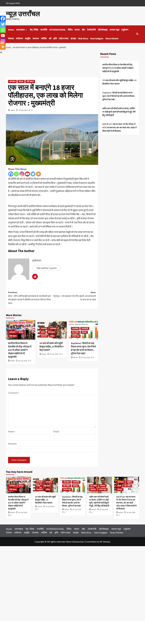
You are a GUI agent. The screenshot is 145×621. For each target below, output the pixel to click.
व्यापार (77, 29)
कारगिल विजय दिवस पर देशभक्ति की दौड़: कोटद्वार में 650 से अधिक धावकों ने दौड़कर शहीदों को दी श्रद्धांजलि (19, 350)
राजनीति (43, 29)
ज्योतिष (44, 38)
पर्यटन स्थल (64, 38)
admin (12, 110)
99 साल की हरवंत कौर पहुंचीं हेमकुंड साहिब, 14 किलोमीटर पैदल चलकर (51, 347)
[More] (38, 174)
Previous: (29, 298)
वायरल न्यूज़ (114, 29)
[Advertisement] (52, 64)
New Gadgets (96, 38)
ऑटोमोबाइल (103, 29)
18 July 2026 (130, 512)
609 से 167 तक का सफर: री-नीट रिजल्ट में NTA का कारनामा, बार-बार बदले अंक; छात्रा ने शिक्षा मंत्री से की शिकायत (119, 127)
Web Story (83, 38)
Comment (13, 392)
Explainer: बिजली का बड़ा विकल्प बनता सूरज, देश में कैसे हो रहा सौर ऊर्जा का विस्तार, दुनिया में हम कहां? (83, 348)
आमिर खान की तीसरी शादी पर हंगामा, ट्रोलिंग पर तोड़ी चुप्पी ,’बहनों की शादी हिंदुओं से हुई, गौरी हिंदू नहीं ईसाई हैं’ (119, 111)
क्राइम (73, 38)
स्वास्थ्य (36, 38)
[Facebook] (10, 174)
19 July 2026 (85, 357)
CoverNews (90, 541)
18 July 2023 (23, 110)
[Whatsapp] (16, 174)
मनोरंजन (19, 38)
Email (56, 431)
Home (11, 29)
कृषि (55, 38)
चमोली (43, 332)
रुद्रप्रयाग (44, 336)
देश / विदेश (34, 29)
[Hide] (1, 52)
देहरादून (21, 81)
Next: (74, 296)
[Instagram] (21, 174)
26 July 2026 (22, 361)
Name (11, 431)
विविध (70, 29)
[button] (137, 34)
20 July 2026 (54, 354)
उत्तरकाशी (44, 328)
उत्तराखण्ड (20, 29)
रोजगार (11, 38)
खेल (83, 29)
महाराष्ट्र (93, 489)
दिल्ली (119, 486)
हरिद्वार (52, 336)
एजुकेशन (124, 29)
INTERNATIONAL (57, 29)
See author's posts (47, 267)
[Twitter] (32, 174)
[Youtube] (27, 174)
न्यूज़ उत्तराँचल (23, 14)
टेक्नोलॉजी (91, 29)
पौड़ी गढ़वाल (30, 81)
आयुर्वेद (27, 38)
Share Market (111, 38)
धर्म (50, 38)
